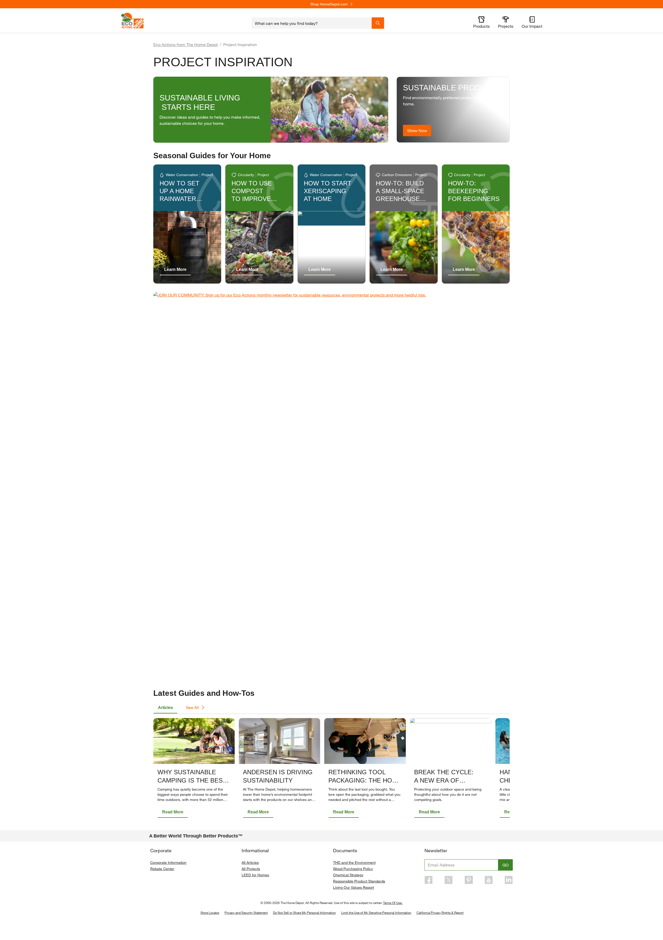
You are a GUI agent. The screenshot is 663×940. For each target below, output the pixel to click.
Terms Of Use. (392, 903)
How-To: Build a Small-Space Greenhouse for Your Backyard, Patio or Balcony (403, 203)
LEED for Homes (255, 875)
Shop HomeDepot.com (329, 4)
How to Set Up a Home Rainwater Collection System (179, 199)
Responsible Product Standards (359, 881)
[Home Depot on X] (448, 880)
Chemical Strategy (348, 875)
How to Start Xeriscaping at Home (327, 191)
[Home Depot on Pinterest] (469, 880)
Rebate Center (162, 868)
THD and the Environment (354, 862)
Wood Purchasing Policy (353, 868)
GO (505, 864)
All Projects (251, 868)
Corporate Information (168, 862)
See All (192, 707)
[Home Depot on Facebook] (428, 880)
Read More (172, 812)
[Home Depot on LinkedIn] (509, 880)
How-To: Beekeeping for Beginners (474, 191)
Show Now (417, 130)
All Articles (250, 862)
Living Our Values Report (353, 887)
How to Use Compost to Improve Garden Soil (253, 195)
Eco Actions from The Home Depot (185, 44)
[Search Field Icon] (378, 23)
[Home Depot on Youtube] (489, 880)
